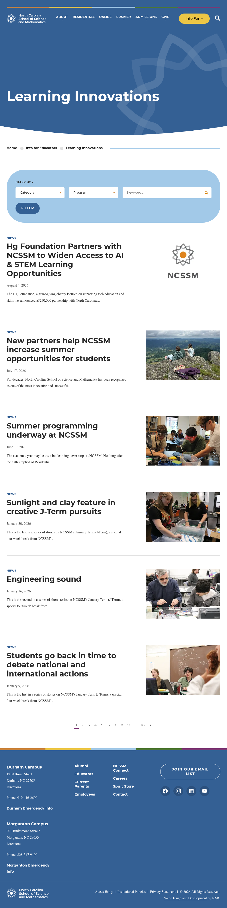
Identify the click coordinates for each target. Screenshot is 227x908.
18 (143, 725)
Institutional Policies (131, 891)
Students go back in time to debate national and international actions (61, 665)
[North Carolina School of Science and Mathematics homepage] (27, 18)
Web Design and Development (185, 898)
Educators (83, 774)
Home (12, 148)
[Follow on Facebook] (165, 791)
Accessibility (104, 891)
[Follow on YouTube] (204, 791)
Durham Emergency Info (30, 808)
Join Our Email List (190, 772)
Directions (14, 786)
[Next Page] (150, 725)
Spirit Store (123, 786)
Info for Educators (41, 148)
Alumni (81, 766)
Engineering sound (44, 579)
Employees (84, 794)
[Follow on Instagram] (178, 791)
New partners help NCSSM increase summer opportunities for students (58, 350)
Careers (120, 778)
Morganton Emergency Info (28, 869)
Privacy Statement (162, 891)
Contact (120, 794)
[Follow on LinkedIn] (191, 791)
